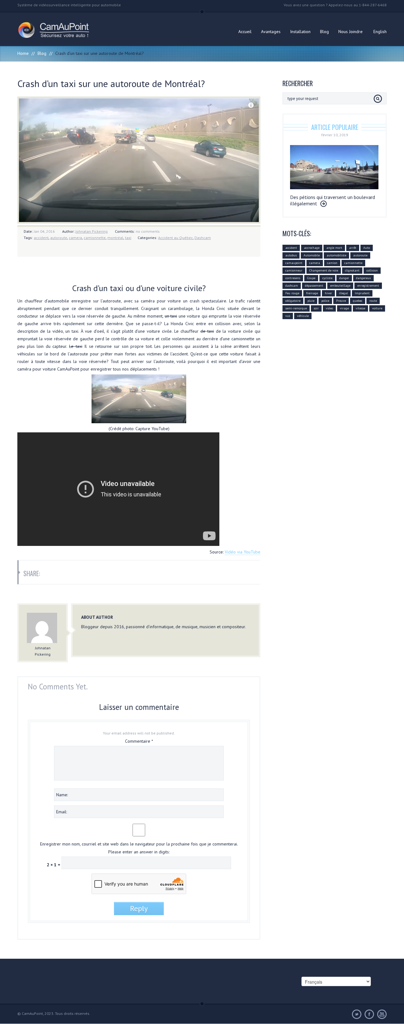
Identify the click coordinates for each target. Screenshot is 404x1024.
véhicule (303, 316)
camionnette (95, 237)
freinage (312, 293)
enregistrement (368, 286)
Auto (366, 248)
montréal (115, 237)
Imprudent (362, 293)
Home (23, 53)
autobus (291, 255)
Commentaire (139, 741)
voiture (377, 308)
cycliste (327, 278)
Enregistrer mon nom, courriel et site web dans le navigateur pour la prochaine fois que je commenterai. (139, 844)
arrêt (352, 248)
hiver (328, 293)
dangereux (363, 278)
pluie (310, 301)
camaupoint (293, 263)
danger (344, 278)
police (325, 301)
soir (316, 308)
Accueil (245, 31)
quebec (357, 301)
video (329, 308)
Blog (324, 31)
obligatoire (292, 301)
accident (41, 237)
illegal (343, 293)
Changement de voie (323, 270)
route (373, 301)
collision (372, 270)
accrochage (311, 248)
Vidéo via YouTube (242, 552)
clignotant (352, 270)
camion (332, 263)
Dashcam (202, 237)
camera (75, 237)
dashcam (291, 286)
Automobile (312, 255)
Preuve (341, 301)
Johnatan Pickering (91, 231)
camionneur (293, 270)
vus (287, 316)
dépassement (314, 286)
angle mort (334, 248)
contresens (292, 278)
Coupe (311, 278)
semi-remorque (296, 308)
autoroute (58, 237)
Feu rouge (292, 293)
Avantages (271, 31)
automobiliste (336, 255)
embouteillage (340, 286)
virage (344, 308)
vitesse (360, 308)
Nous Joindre (350, 31)
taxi (128, 237)
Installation (300, 31)
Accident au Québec (175, 237)
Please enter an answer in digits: (138, 852)
